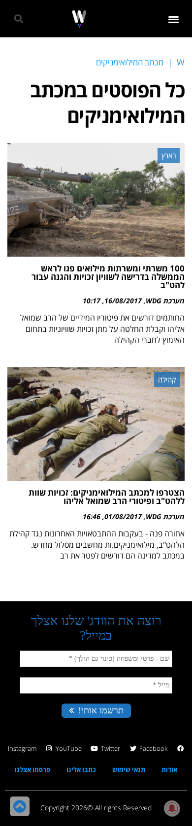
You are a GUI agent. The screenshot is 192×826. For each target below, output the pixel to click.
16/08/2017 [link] (123, 300)
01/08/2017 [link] (123, 516)
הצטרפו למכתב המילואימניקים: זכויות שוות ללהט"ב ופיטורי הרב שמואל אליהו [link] (107, 496)
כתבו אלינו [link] (81, 769)
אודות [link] (169, 769)
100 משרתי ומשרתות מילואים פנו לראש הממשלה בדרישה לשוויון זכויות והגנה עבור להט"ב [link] (108, 277)
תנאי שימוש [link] (128, 769)
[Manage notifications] (172, 808)
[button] (174, 19)
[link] (79, 19)
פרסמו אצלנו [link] (32, 769)
